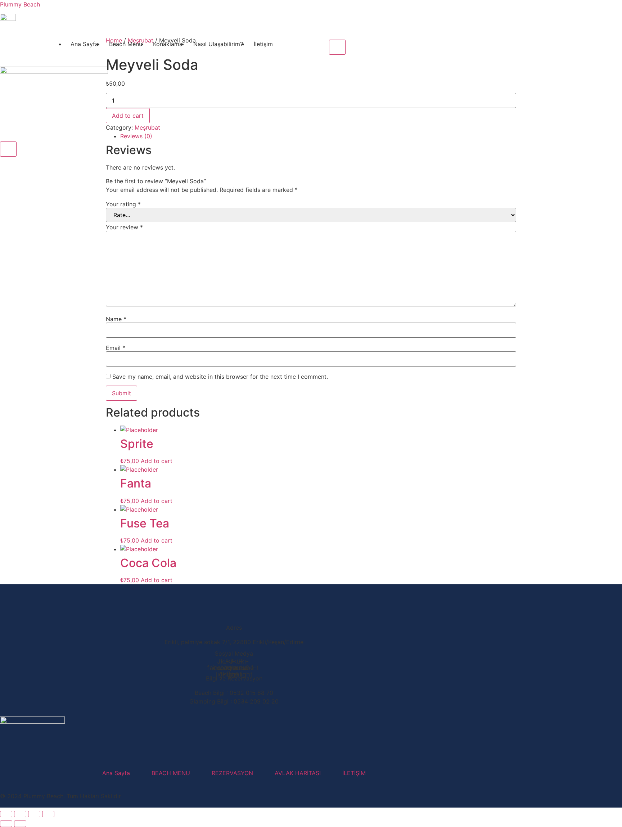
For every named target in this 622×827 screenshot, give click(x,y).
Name (116, 319)
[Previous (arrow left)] (6, 824)
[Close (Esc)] (48, 814)
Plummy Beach (20, 4)
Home (114, 40)
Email (115, 348)
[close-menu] (8, 149)
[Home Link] (54, 71)
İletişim (263, 44)
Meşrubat (140, 40)
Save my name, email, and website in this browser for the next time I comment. (220, 376)
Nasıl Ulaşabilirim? (218, 44)
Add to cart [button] (156, 460)
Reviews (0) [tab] (136, 136)
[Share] (34, 814)
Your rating (123, 204)
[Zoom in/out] (6, 814)
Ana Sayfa (84, 44)
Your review (124, 227)
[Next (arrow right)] (20, 824)
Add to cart (128, 115)
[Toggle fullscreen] (20, 814)
